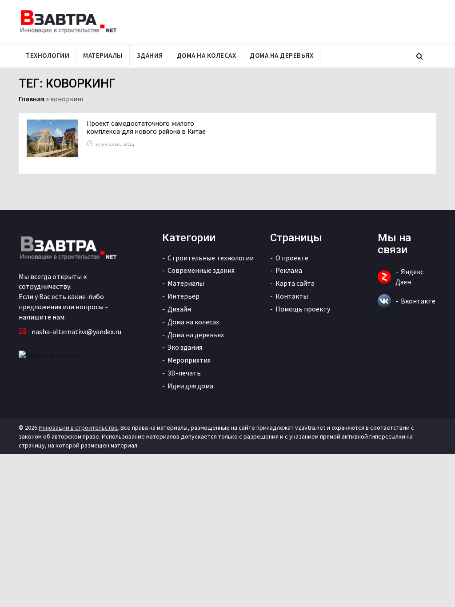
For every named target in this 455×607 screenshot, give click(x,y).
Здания (149, 55)
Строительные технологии (211, 257)
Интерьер (184, 296)
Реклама (288, 270)
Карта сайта (295, 283)
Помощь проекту (302, 308)
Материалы (103, 55)
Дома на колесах (206, 55)
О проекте (291, 257)
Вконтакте (418, 300)
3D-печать (184, 372)
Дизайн (179, 308)
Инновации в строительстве (78, 427)
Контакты (291, 296)
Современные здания (201, 270)
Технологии (47, 55)
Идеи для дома (190, 385)
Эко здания (185, 347)
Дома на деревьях (281, 55)
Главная (31, 98)
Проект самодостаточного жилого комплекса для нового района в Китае (146, 128)
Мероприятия (189, 359)
